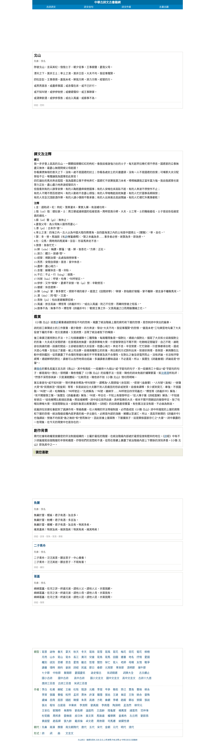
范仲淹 (144, 710)
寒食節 (120, 667)
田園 (115, 657)
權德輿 (112, 715)
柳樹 (147, 651)
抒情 (139, 657)
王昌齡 (101, 710)
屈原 (60, 700)
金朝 (107, 727)
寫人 (115, 662)
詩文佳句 (88, 7)
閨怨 (99, 662)
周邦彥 (57, 715)
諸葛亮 (133, 710)
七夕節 (46, 672)
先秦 (36, 61)
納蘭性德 (124, 721)
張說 (147, 700)
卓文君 (90, 721)
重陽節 (68, 672)
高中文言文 (128, 678)
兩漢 (52, 727)
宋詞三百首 (80, 683)
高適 (91, 700)
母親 (131, 662)
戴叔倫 (79, 721)
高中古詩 (79, 678)
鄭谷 (131, 700)
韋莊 (123, 694)
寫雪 (99, 651)
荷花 (131, 651)
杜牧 (76, 689)
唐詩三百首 (48, 683)
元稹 (91, 689)
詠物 (52, 651)
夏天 (68, 651)
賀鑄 (139, 700)
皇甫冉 (123, 715)
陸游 (84, 689)
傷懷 (42, 602)
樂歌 (61, 536)
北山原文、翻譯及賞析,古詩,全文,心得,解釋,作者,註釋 (98, 740)
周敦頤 (101, 721)
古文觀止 (144, 672)
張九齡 (68, 721)
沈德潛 (165, 373)
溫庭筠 (90, 710)
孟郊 (76, 694)
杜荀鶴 (46, 715)
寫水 (68, 657)
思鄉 (60, 662)
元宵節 (109, 667)
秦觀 (107, 700)
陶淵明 (116, 705)
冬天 (84, 651)
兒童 (91, 657)
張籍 (52, 694)
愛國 (147, 657)
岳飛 (52, 700)
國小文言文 (96, 678)
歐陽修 (57, 710)
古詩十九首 (145, 678)
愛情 (76, 662)
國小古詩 (47, 678)
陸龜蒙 (112, 710)
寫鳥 (99, 657)
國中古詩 (63, 678)
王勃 (131, 694)
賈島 (131, 689)
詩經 (36, 105)
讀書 (44, 667)
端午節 (142, 667)
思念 (68, 662)
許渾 (91, 694)
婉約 (60, 667)
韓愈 (39, 368)
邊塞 (123, 657)
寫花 (115, 651)
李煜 (99, 689)
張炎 (44, 705)
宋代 (99, 727)
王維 (68, 689)
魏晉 (60, 727)
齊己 (123, 689)
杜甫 (52, 689)
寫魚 (48, 536)
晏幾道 (68, 715)
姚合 (139, 694)
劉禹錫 (94, 705)
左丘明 (133, 715)
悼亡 (107, 662)
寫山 (60, 657)
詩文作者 (126, 7)
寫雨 (91, 651)
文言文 (69, 733)
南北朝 (69, 727)
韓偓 (76, 700)
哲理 (91, 662)
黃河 (84, 657)
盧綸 (44, 700)
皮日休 (79, 715)
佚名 (43, 61)
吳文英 (90, 715)
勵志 (84, 662)
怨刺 (42, 105)
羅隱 (99, 694)
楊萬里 (123, 710)
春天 (60, 651)
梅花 (123, 651)
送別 (52, 662)
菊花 (139, 651)
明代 (123, 727)
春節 (99, 667)
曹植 (60, 694)
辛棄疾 (72, 705)
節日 (91, 667)
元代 (115, 727)
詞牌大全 (128, 672)
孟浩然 (127, 705)
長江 (76, 657)
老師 (123, 662)
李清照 (83, 705)
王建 (115, 694)
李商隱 (105, 705)
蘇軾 (60, 689)
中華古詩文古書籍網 (107, 2)
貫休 (84, 694)
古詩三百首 (64, 683)
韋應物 (68, 710)
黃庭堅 (46, 721)
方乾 (99, 700)
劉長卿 (79, 710)
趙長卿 (57, 721)
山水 (52, 657)
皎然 (68, 694)
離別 (42, 567)
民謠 (84, 667)
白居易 (62, 705)
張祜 (107, 694)
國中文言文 (112, 678)
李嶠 (115, 700)
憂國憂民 (80, 672)
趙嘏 (123, 700)
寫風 (107, 651)
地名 (131, 657)
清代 (131, 727)
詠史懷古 (96, 672)
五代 (91, 727)
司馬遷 (112, 721)
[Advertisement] (107, 29)
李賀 (44, 694)
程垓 (52, 705)
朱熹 (84, 700)
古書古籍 (164, 7)
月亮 (44, 657)
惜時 (52, 667)
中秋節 (57, 672)
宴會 (42, 536)
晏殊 (147, 694)
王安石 (46, 710)
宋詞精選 (112, 672)
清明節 (131, 667)
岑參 (107, 689)
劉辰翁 (144, 715)
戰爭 (147, 662)
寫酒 (54, 536)
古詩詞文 (51, 7)
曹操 (139, 689)
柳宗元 (138, 705)
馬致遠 (101, 715)
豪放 (68, 667)
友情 (139, 662)
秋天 (76, 651)
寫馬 (107, 657)
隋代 (76, 727)
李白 (44, 689)
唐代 (84, 727)
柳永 (147, 689)
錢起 (68, 700)
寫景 (44, 651)
